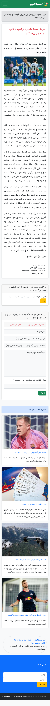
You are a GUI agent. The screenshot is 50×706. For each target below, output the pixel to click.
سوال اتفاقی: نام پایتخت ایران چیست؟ (29, 380)
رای (43, 300)
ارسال (42, 393)
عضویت (42, 684)
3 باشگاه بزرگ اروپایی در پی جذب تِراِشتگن (30, 452)
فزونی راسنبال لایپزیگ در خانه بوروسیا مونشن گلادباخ (26, 615)
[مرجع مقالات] (38, 4)
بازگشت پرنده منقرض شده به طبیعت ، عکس (30, 559)
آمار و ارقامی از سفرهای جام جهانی (34, 504)
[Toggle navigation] (5, 4)
